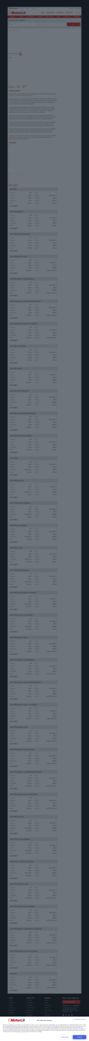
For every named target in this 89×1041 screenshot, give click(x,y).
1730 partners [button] (11, 1024)
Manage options (65, 1037)
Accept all (79, 1037)
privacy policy (22, 1031)
